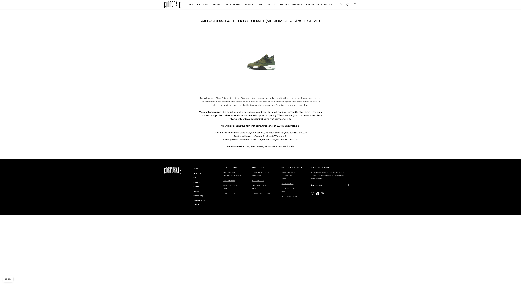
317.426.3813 (287, 183)
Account (196, 204)
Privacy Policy (198, 195)
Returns (196, 186)
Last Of (271, 4)
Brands (249, 4)
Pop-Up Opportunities (319, 4)
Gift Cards (197, 173)
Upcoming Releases (291, 4)
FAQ (194, 177)
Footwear (203, 4)
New (191, 4)
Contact (196, 191)
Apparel (217, 4)
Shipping (196, 182)
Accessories (233, 4)
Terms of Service (199, 200)
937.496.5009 (258, 180)
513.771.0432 (229, 180)
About (195, 169)
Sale (260, 4)
